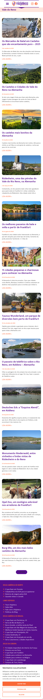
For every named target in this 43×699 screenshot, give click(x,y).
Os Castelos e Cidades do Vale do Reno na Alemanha (20, 88)
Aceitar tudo (21, 684)
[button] (7, 3)
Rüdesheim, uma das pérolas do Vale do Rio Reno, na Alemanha (19, 180)
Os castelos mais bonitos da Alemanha (17, 134)
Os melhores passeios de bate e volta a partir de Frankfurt (19, 225)
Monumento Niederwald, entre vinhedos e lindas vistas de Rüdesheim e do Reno (19, 456)
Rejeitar (21, 694)
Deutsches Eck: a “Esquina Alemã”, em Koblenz (20, 409)
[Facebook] (36, 3)
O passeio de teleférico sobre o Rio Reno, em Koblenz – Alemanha (21, 363)
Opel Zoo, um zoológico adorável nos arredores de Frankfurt (19, 503)
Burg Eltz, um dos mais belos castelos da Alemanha (17, 549)
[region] (21, 682)
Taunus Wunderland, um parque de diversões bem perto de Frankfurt (21, 317)
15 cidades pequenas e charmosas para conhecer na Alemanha (20, 271)
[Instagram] (32, 3)
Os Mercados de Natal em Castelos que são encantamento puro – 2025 (21, 42)
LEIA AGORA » (7, 59)
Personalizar (21, 689)
